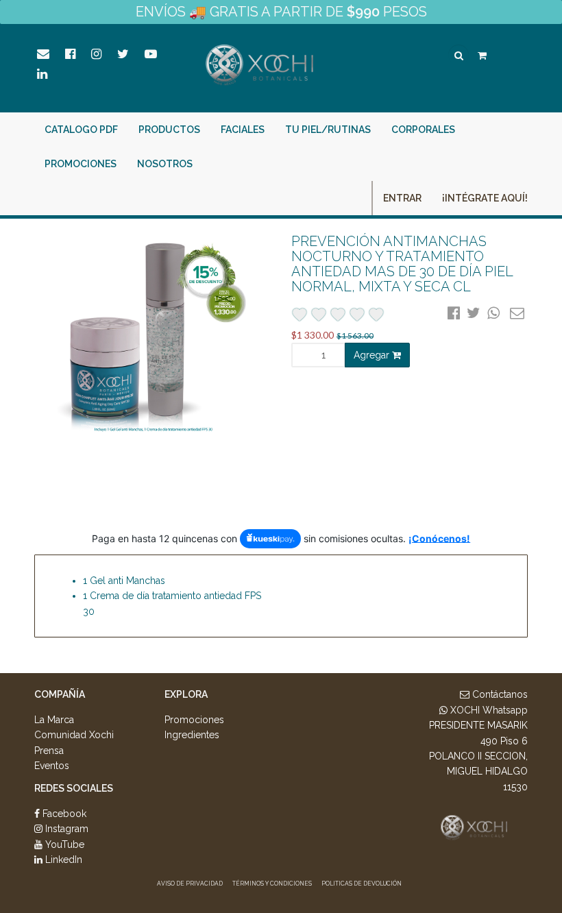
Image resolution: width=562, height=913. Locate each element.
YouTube (63, 844)
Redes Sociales (73, 788)
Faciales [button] (243, 129)
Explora (186, 694)
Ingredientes (191, 734)
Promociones (81, 163)
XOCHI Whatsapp (488, 710)
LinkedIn (62, 859)
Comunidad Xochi (74, 734)
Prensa (49, 750)
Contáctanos (498, 694)
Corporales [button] (423, 129)
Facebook (63, 813)
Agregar (373, 355)
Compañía (59, 694)
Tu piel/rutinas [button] (328, 129)
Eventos (51, 765)
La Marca (54, 719)
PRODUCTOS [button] (169, 129)
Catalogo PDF (81, 129)
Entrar (402, 198)
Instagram (65, 828)
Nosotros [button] (165, 163)
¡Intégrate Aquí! (485, 198)
